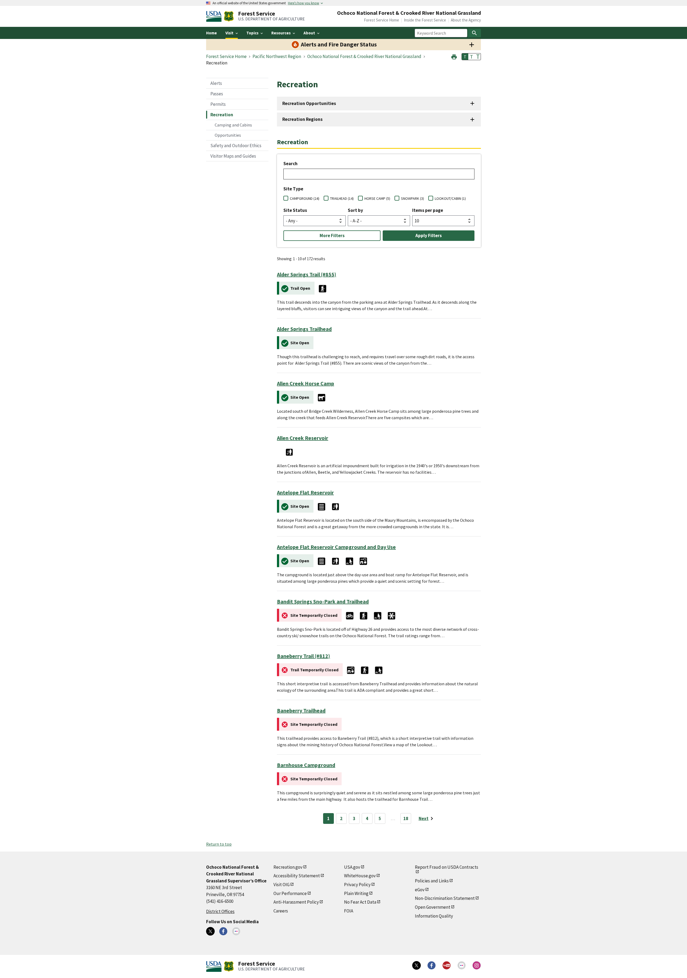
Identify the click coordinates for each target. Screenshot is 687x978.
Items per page (427, 210)
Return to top (219, 844)
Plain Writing (356, 893)
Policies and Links (432, 881)
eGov (420, 890)
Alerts (216, 83)
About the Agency (466, 20)
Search (290, 163)
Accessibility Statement (296, 876)
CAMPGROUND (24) (304, 198)
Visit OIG (281, 885)
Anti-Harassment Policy (296, 902)
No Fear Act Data (360, 902)
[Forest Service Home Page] (229, 16)
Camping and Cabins (233, 125)
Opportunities (228, 135)
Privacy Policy (357, 885)
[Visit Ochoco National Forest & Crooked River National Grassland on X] (210, 931)
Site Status (295, 210)
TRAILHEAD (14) (342, 198)
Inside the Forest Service (425, 20)
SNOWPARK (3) (412, 198)
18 (405, 818)
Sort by (355, 210)
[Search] (474, 33)
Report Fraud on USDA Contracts (446, 867)
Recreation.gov (287, 867)
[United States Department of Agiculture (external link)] (215, 16)
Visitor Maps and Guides (233, 156)
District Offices (220, 911)
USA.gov (352, 867)
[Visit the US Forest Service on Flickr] (461, 965)
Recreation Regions (302, 119)
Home (211, 32)
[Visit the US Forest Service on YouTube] (446, 965)
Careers (280, 911)
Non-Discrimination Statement (445, 898)
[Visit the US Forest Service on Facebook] (431, 965)
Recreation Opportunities (309, 103)
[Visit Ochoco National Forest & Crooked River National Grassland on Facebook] (223, 931)
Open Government (432, 907)
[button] (454, 56)
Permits (218, 104)
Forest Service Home (381, 20)
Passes (216, 94)
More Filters (332, 235)
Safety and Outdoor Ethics (235, 145)
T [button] (465, 56)
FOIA (348, 911)
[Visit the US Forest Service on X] (416, 965)
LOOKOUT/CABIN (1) (450, 198)
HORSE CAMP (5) (377, 198)
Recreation (221, 115)
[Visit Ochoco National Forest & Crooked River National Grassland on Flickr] (236, 931)
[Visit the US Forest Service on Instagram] (476, 965)
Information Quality (434, 916)
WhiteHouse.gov (360, 876)
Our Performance (290, 893)
